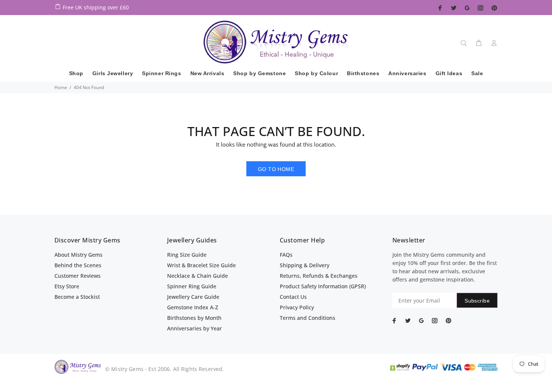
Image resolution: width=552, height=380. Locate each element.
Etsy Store (66, 286)
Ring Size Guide (187, 254)
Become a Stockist (77, 296)
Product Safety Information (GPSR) (323, 286)
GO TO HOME (276, 169)
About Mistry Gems (78, 254)
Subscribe (477, 301)
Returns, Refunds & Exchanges (318, 275)
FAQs (286, 254)
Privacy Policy (297, 307)
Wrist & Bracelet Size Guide (201, 265)
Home (60, 87)
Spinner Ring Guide (191, 286)
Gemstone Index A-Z (192, 307)
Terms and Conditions (307, 317)
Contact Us (293, 296)
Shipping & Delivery (304, 265)
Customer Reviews (77, 275)
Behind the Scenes (77, 265)
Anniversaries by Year (194, 328)
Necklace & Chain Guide (197, 275)
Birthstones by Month (194, 317)
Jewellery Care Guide (193, 296)
